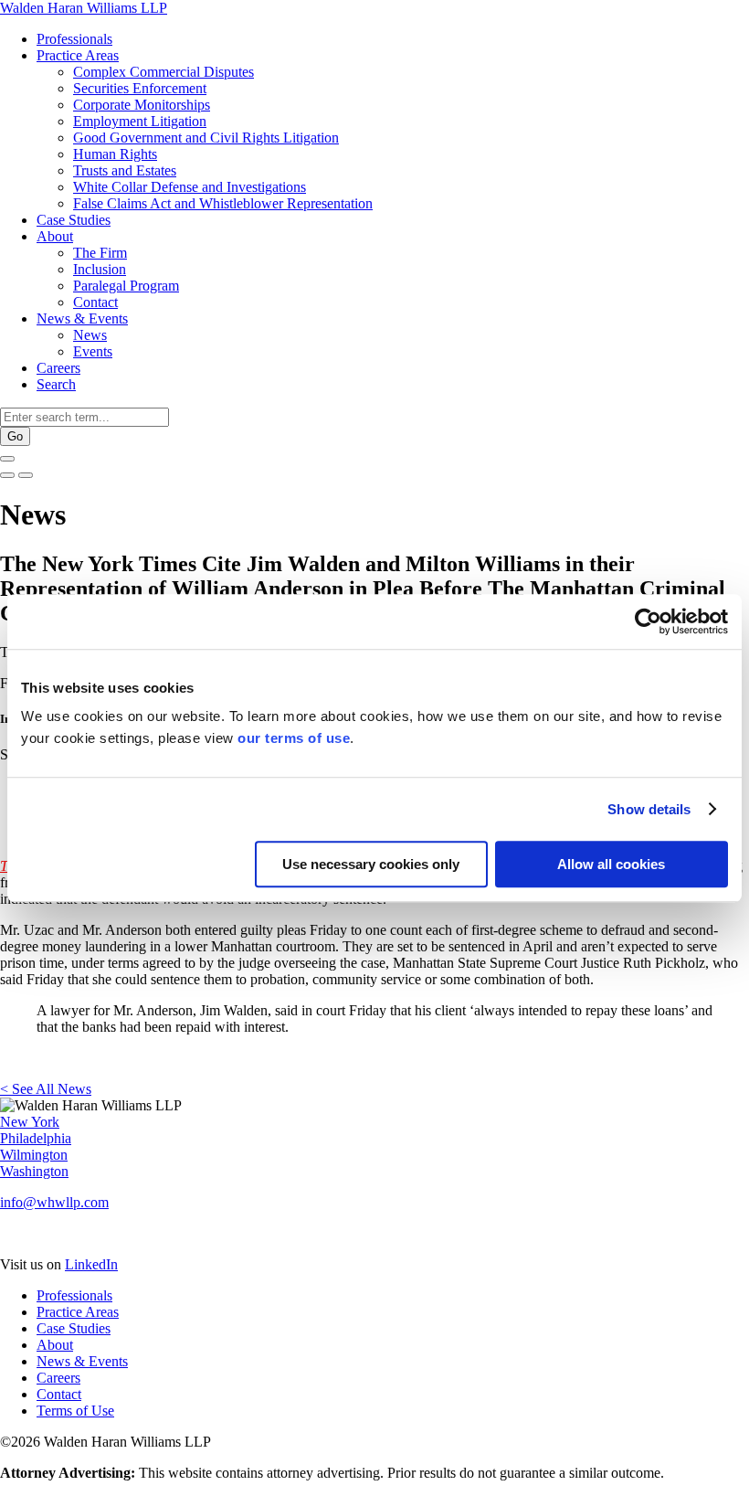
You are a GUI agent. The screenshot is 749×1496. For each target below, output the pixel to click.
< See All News (45, 1089)
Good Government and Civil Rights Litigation (206, 137)
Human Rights (115, 154)
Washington (34, 1171)
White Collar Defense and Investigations (189, 187)
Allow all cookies (611, 864)
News (90, 335)
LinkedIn (91, 1264)
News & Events (82, 318)
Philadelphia (35, 1138)
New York (29, 1122)
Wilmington (34, 1154)
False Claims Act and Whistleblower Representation (223, 203)
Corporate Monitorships (141, 104)
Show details (649, 809)
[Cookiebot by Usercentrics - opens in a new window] (648, 621)
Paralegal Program (126, 285)
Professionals (74, 39)
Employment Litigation (139, 121)
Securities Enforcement (139, 88)
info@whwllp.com (54, 1202)
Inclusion (99, 269)
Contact (95, 302)
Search (56, 384)
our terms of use (293, 738)
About (55, 236)
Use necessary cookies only (370, 864)
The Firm (100, 252)
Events (92, 351)
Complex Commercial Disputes (163, 72)
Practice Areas (78, 55)
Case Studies (74, 220)
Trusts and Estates (124, 170)
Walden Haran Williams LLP (83, 8)
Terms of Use (75, 1410)
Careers (58, 368)
